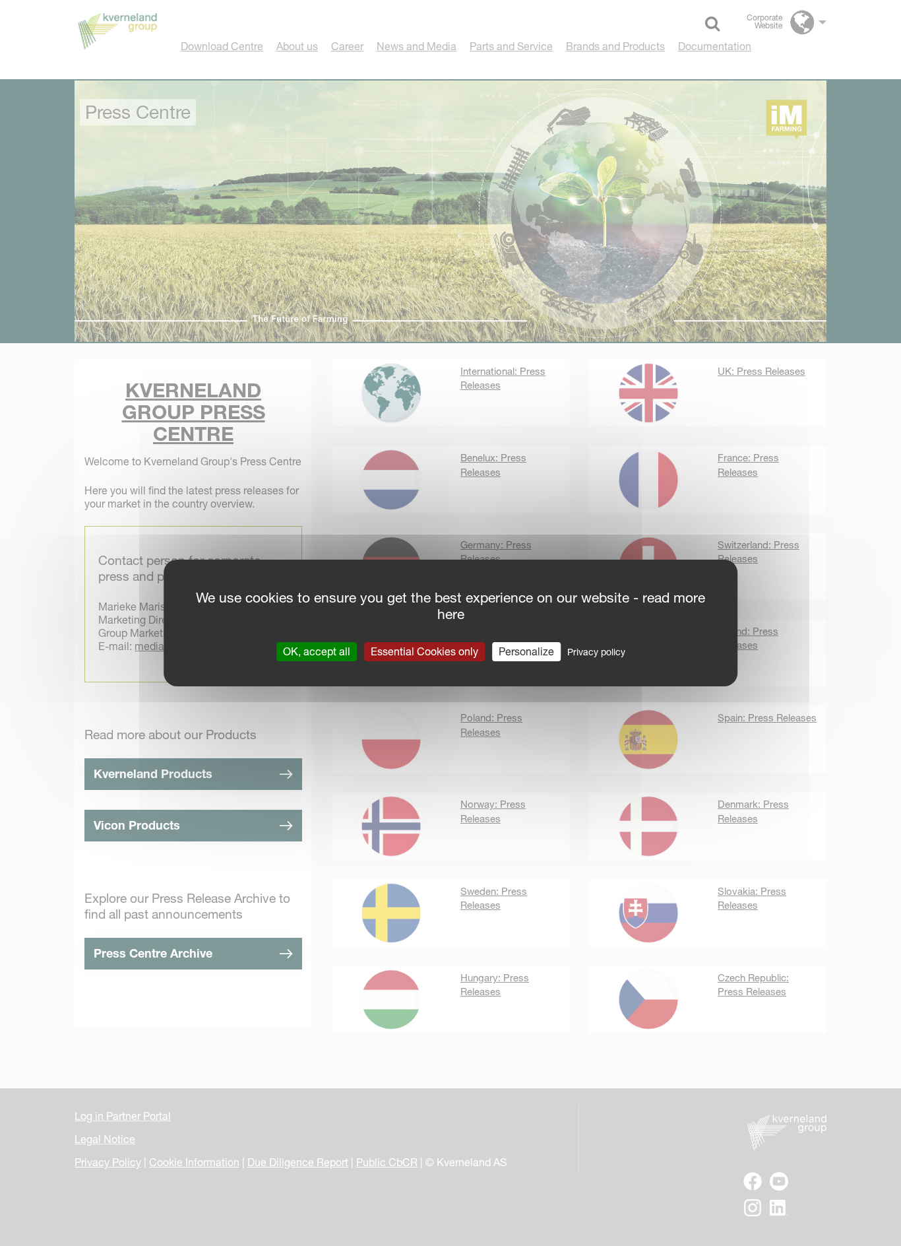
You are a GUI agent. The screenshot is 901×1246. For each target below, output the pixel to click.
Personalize (526, 651)
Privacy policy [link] (596, 652)
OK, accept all (316, 651)
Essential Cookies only (424, 651)
